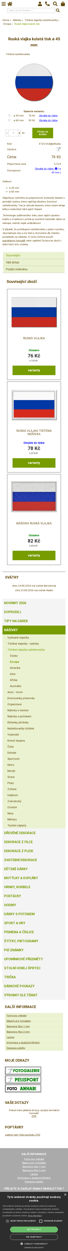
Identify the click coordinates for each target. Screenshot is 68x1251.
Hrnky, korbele (17, 887)
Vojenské (13, 734)
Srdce (11, 777)
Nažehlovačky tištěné (20, 728)
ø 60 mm (19, 120)
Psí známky (14, 950)
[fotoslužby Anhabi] (23, 1091)
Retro (10, 764)
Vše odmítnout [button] (34, 1237)
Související (13, 255)
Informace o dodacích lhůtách (23, 1042)
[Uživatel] (41, 4)
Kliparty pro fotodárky (19, 1021)
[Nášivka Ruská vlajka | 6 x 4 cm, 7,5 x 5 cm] (34, 497)
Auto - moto (15, 692)
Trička (10, 977)
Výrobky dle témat (21, 995)
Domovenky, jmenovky (21, 698)
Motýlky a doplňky (21, 878)
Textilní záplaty (16, 825)
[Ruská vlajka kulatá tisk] (34, 82)
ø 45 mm (19, 115)
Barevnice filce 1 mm (18, 1026)
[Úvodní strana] (11, 4)
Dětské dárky (16, 869)
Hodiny (10, 905)
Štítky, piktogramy (21, 941)
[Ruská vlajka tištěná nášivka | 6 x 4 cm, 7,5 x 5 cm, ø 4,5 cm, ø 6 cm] (34, 404)
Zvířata (11, 789)
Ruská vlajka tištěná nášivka (34, 432)
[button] (34, 1243)
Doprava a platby (16, 1048)
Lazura (10, 1037)
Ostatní (12, 807)
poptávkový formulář (13, 240)
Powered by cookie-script (34, 1248)
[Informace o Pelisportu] (23, 1082)
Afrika (13, 680)
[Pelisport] (58, 150)
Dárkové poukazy (19, 986)
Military (12, 819)
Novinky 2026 (15, 603)
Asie (12, 674)
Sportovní (13, 758)
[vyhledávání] (57, 4)
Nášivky (11, 630)
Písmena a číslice (19, 932)
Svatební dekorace (20, 860)
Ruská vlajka (34, 338)
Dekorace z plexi (18, 851)
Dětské (11, 752)
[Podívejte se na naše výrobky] (23, 1073)
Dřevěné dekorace (20, 833)
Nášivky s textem (18, 710)
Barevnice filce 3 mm (18, 1031)
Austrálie (15, 686)
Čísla (10, 746)
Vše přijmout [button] (34, 1229)
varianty (34, 370)
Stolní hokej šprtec (22, 968)
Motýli (11, 771)
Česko (14, 655)
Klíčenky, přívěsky (18, 722)
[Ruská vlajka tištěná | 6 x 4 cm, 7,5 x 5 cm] (34, 312)
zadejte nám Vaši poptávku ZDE (22, 1134)
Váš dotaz (12, 262)
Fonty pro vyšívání (16, 1015)
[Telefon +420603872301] (49, 6)
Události (12, 795)
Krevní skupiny (16, 740)
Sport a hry (14, 923)
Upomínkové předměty (23, 959)
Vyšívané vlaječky (18, 637)
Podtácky (12, 896)
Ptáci (10, 783)
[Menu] (3, 4)
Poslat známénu (17, 269)
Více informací (35, 1216)
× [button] (65, 1195)
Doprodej (12, 612)
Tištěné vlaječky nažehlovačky (26, 649)
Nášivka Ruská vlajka (34, 523)
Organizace (14, 704)
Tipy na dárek (16, 621)
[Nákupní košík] (64, 4)
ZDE (34, 1116)
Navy (10, 813)
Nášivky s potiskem (19, 716)
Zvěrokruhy (14, 801)
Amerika (15, 667)
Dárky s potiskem (19, 914)
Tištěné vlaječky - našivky (23, 643)
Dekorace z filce (18, 842)
